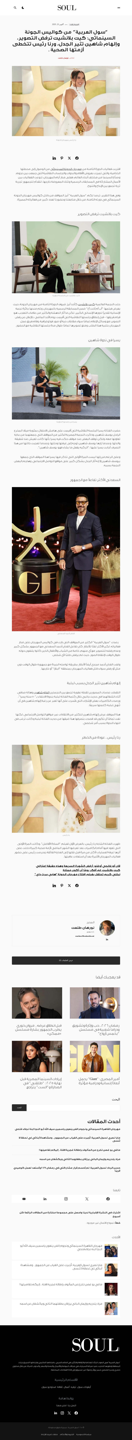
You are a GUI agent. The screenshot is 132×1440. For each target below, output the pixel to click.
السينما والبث (74, 24)
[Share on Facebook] (77, 158)
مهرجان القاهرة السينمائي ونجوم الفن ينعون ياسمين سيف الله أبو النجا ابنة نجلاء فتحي (67, 1129)
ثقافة (59, 1387)
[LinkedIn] (44, 1199)
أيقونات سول (84, 1387)
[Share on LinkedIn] (54, 158)
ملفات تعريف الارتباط (49, 1434)
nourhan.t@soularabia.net (84, 936)
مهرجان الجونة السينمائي (65, 169)
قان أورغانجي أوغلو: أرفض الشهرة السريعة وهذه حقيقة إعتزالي (78, 866)
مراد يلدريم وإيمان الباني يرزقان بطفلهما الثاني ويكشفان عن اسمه (79, 1159)
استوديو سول (49, 1387)
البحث (116, 1099)
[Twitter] (86, 1199)
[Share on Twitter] (69, 158)
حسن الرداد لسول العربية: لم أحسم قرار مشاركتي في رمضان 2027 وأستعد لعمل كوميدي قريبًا (66, 1169)
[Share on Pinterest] (61, 158)
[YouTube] (24, 1199)
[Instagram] (66, 1199)
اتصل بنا (72, 1405)
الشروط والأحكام (67, 1434)
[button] (119, 7)
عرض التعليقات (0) (66, 960)
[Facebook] (108, 1199)
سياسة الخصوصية (83, 1434)
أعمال (66, 1387)
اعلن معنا (61, 1405)
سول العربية (73, 1427)
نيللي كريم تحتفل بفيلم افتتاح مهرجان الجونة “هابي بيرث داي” (77, 874)
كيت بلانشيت (86, 304)
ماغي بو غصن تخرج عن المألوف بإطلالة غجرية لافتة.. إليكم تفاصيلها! (78, 1150)
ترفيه (73, 1387)
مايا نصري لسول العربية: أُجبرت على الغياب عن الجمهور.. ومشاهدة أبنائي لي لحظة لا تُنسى (69, 1139)
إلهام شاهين (41, 692)
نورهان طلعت (82, 928)
